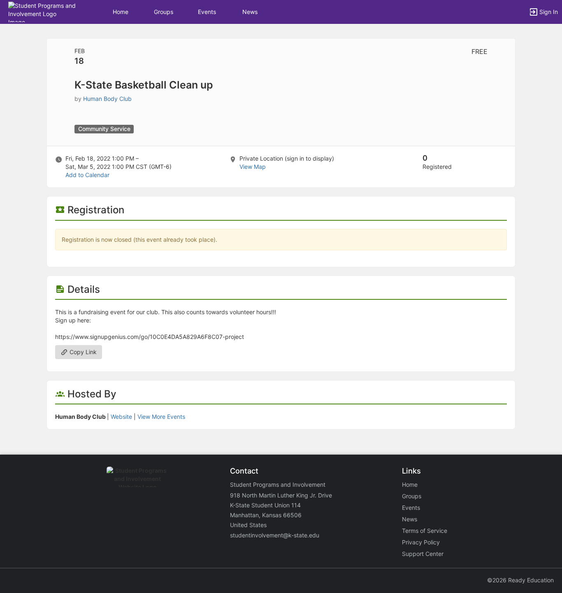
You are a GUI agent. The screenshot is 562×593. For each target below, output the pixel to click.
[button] (42, 11)
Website (121, 416)
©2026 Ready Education (520, 580)
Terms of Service (424, 530)
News (250, 11)
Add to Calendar (87, 174)
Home (410, 484)
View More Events (161, 416)
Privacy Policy (421, 542)
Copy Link (82, 351)
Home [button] (120, 11)
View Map (252, 166)
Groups (163, 11)
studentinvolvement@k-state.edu (274, 535)
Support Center (423, 553)
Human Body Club (107, 98)
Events (207, 11)
